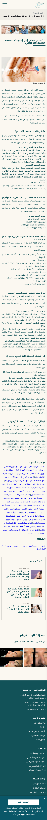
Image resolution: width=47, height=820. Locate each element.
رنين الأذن (23, 466)
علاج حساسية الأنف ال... (35, 757)
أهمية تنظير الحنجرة (14, 484)
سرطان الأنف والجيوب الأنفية (33, 509)
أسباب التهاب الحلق (37, 505)
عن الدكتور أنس (39, 723)
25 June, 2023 (24, 586)
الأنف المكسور (26, 498)
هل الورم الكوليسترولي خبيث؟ (16, 480)
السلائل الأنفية (29, 484)
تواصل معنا (40, 740)
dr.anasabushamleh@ (24, 641)
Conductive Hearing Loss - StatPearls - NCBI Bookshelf (23, 548)
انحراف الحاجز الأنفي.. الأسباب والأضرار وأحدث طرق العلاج (18, 609)
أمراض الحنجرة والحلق (11, 498)
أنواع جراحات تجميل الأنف (35, 502)
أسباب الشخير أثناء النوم (26, 491)
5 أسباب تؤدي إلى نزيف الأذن (22, 477)
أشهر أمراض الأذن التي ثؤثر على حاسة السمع (21, 530)
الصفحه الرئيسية (39, 13)
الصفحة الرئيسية (38, 784)
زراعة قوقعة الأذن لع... (36, 770)
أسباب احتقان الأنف (22, 495)
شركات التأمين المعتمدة (35, 731)
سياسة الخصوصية (38, 735)
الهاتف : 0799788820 (36, 709)
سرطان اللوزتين (29, 519)
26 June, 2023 (24, 569)
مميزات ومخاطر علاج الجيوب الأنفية (15, 505)
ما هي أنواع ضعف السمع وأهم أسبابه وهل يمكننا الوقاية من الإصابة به (17, 575)
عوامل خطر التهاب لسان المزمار (33, 512)
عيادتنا (42, 727)
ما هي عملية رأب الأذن (19, 473)
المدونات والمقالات (37, 792)
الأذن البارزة (41, 484)
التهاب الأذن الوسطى (37, 466)
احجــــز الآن (23, 802)
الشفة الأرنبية (21, 470)
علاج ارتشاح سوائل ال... (35, 762)
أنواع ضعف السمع (25, 523)
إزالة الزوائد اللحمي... (37, 766)
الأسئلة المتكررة (39, 788)
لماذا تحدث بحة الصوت (36, 533)
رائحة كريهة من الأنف (30, 516)
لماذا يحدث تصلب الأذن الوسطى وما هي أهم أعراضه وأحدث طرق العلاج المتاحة (18, 593)
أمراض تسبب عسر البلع (16, 502)
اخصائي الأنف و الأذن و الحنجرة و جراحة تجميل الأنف (32, 697)
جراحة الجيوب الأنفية (37, 753)
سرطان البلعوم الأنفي (11, 509)
